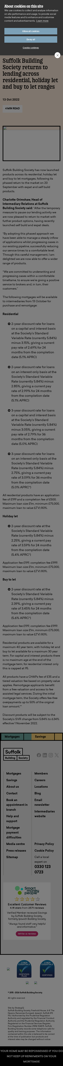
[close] (57, 55)
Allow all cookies (30, 31)
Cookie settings (31, 48)
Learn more (42, 21)
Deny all (31, 39)
